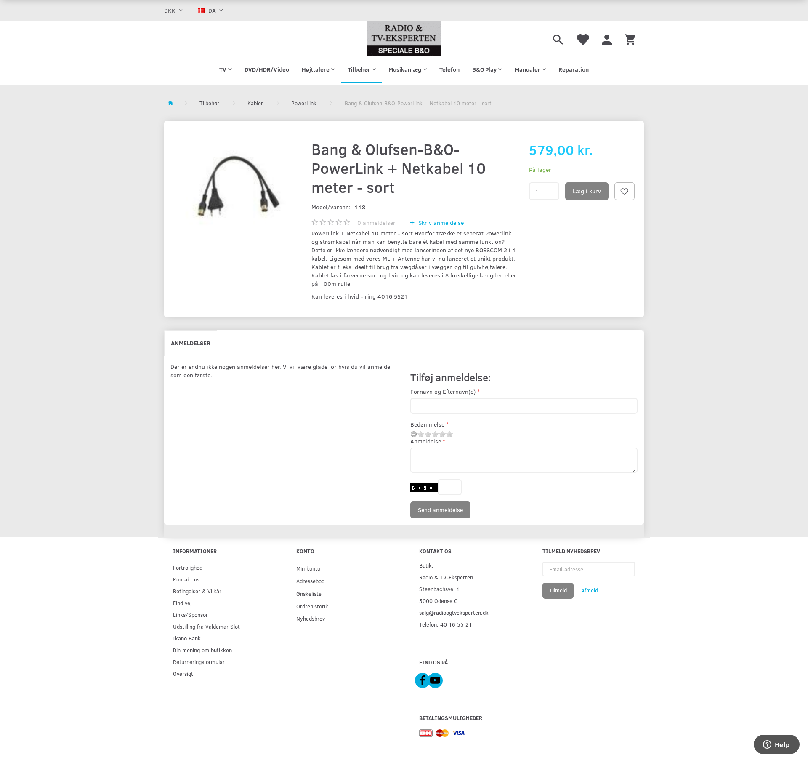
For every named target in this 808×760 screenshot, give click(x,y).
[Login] (606, 38)
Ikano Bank (187, 638)
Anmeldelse (425, 441)
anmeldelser (376, 223)
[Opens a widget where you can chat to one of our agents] (776, 745)
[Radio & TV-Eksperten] (404, 38)
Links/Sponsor (190, 614)
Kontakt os (186, 579)
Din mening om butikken (202, 649)
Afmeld (589, 590)
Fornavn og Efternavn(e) (443, 391)
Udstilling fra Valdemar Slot (206, 626)
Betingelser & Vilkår (197, 591)
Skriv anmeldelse (440, 223)
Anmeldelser (190, 343)
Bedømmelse (427, 424)
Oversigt (183, 673)
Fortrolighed (187, 567)
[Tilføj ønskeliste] (624, 191)
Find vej (182, 602)
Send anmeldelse (440, 510)
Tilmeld (558, 590)
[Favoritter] (582, 38)
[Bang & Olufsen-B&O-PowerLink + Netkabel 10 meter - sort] (236, 187)
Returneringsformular (199, 661)
